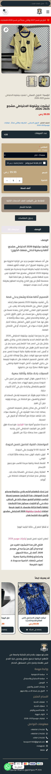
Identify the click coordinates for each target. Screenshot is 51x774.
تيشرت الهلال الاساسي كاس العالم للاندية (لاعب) (34, 619)
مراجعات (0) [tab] (13, 229)
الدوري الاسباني (34, 95)
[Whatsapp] (7, 767)
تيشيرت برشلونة (33, 511)
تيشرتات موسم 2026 (17, 539)
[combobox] (25, 3)
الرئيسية (46, 95)
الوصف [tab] (37, 229)
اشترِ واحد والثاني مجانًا (19, 122)
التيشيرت (20, 424)
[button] (6, 29)
